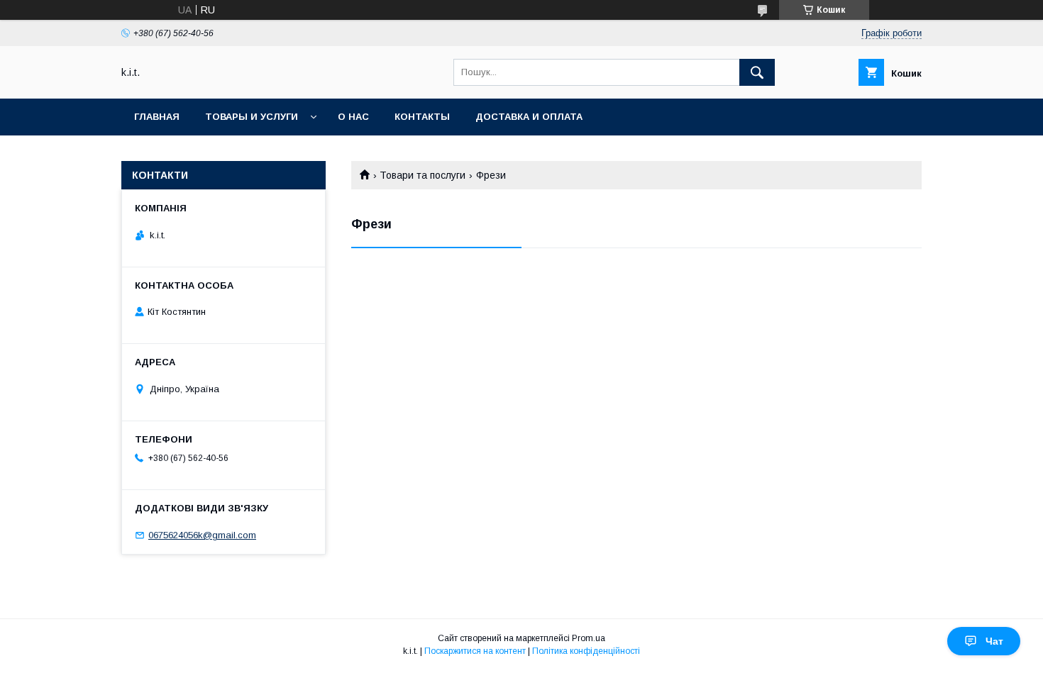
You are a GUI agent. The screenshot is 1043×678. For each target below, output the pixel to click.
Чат (994, 641)
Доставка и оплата (529, 116)
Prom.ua (588, 638)
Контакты (422, 116)
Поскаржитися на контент (475, 651)
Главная (157, 116)
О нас (353, 116)
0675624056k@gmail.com (202, 535)
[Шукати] (757, 72)
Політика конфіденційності (586, 651)
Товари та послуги (422, 175)
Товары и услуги (251, 116)
